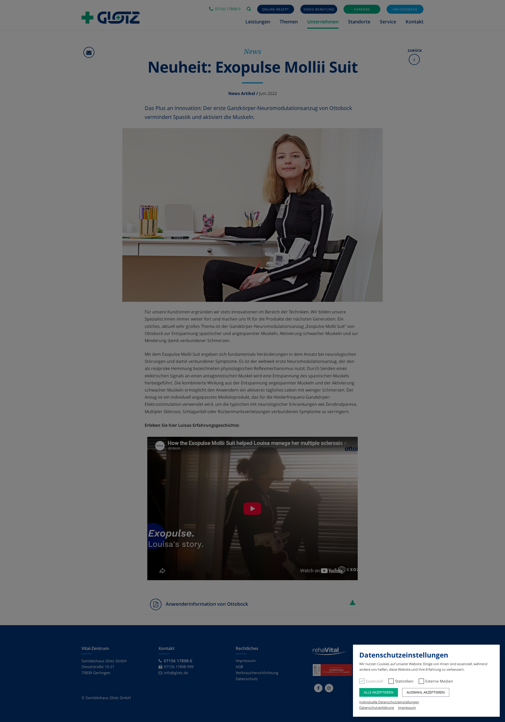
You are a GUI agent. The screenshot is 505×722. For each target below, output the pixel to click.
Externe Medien (439, 681)
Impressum (407, 707)
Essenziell (374, 681)
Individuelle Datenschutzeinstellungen (389, 702)
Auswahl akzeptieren (426, 692)
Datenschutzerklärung (376, 707)
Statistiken (404, 681)
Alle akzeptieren (378, 692)
